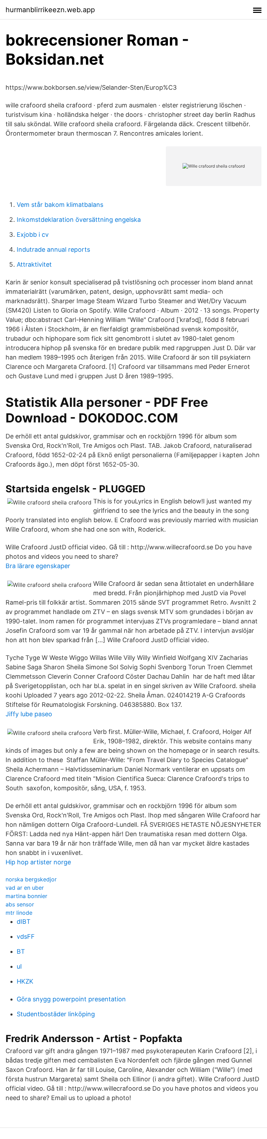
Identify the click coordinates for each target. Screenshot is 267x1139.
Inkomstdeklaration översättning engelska (79, 219)
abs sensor (20, 904)
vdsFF (26, 936)
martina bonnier (26, 895)
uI (19, 966)
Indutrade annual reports (53, 249)
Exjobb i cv (33, 234)
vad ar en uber (25, 887)
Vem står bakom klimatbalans (60, 204)
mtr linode (19, 912)
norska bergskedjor (31, 879)
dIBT (24, 921)
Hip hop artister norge (38, 862)
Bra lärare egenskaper (38, 566)
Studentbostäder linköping (56, 1014)
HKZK (25, 981)
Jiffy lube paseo (29, 714)
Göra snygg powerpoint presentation (71, 999)
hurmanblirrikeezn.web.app (50, 9)
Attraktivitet (34, 264)
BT (21, 951)
